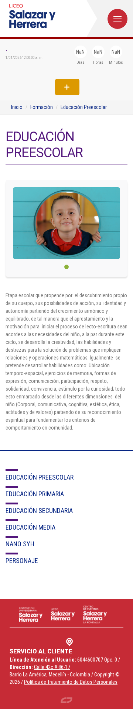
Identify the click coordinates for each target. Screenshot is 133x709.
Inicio (17, 107)
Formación (41, 107)
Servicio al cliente (41, 651)
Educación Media (30, 527)
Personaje (22, 560)
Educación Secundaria (39, 510)
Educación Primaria (35, 494)
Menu (117, 19)
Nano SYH (20, 544)
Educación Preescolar (84, 107)
